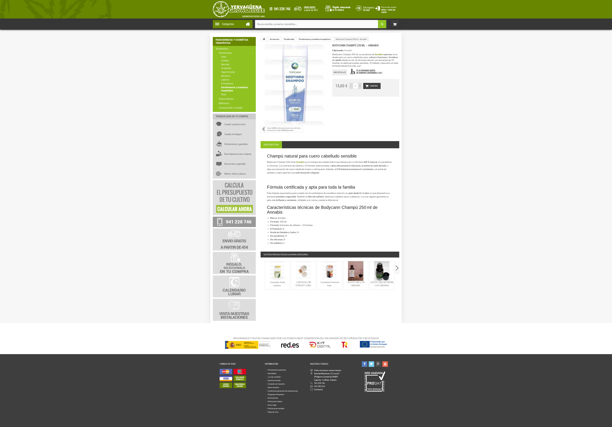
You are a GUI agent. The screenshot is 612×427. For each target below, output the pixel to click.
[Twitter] (371, 364)
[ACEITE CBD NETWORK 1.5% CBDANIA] (382, 270)
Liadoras (225, 79)
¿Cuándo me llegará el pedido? (308, 8)
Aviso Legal (272, 405)
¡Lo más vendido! (274, 377)
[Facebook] (364, 364)
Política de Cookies (275, 401)
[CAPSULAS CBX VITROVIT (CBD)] (303, 270)
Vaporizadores (226, 98)
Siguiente (397, 268)
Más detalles (340, 72)
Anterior (263, 268)
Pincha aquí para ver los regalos (339, 8)
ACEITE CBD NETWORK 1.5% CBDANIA (382, 284)
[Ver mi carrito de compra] (398, 24)
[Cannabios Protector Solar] (329, 270)
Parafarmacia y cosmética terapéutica (234, 89)
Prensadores (227, 83)
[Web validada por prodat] (374, 382)
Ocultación (226, 68)
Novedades (272, 373)
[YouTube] (385, 364)
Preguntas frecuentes (276, 394)
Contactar (318, 389)
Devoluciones (273, 398)
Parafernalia (225, 52)
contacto (280, 8)
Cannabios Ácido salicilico (277, 284)
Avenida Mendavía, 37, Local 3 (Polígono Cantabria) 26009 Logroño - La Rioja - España (326, 376)
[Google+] (378, 364)
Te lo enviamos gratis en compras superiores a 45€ (366, 71)
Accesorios (222, 48)
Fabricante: (338, 50)
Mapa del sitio (273, 412)
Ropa (223, 94)
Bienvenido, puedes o (388, 9)
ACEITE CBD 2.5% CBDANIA (356, 284)
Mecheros (226, 75)
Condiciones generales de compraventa (364, 8)
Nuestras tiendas (274, 380)
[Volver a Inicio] (264, 39)
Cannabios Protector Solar (330, 284)
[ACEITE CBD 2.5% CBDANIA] (355, 270)
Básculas (225, 64)
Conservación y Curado (230, 107)
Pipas (223, 56)
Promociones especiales (277, 370)
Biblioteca (224, 103)
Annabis (348, 50)
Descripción (271, 144)
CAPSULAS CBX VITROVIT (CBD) (303, 284)
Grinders (225, 60)
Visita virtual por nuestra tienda (327, 370)
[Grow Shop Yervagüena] (239, 9)
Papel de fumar (228, 72)
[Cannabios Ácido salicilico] (277, 270)
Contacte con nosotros (276, 384)
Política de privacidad (276, 408)
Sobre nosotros (273, 387)
